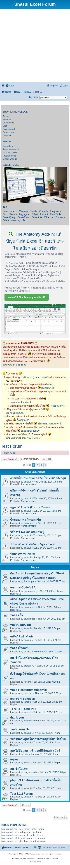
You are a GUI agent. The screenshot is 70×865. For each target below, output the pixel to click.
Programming (9, 156)
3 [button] (41, 465)
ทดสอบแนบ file (19, 729)
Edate (6, 220)
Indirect (44, 214)
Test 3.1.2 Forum (21, 793)
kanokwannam (31, 720)
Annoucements (28, 484)
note (26, 754)
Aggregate (24, 214)
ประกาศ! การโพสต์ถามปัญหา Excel (32, 544)
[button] (45, 465)
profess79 (29, 665)
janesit (27, 701)
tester (14, 759)
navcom (28, 693)
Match (14, 211)
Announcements (11, 149)
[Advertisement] (35, 45)
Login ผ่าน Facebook (20, 402)
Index (5, 211)
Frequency (55, 211)
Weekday (16, 220)
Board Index (9, 146)
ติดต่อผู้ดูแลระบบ (15, 413)
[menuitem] (10, 85)
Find (5, 214)
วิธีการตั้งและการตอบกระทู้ (27, 531)
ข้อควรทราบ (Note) (22, 553)
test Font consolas (23, 698)
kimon (27, 762)
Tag (5, 207)
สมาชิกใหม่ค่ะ (19, 768)
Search (13, 214)
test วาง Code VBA (23, 587)
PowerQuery (9, 217)
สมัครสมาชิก (48, 388)
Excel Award (9, 129)
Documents (8, 122)
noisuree (28, 591)
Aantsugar (29, 581)
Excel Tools (11, 165)
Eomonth (60, 217)
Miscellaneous (10, 159)
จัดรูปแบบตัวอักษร (30, 430)
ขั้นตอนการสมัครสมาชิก (25, 519)
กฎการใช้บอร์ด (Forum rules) (32, 377)
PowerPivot (23, 217)
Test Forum (11, 446)
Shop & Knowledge (15, 112)
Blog (5, 126)
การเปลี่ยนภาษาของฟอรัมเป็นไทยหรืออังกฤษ (38, 478)
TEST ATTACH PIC (23, 709)
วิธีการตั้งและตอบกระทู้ (49, 423)
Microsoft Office (10, 152)
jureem (27, 681)
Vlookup (23, 211)
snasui (27, 481)
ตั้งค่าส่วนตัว (23, 420)
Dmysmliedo (30, 772)
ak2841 (27, 651)
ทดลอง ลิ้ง (16, 615)
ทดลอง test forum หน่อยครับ (28, 689)
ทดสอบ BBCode (21, 624)
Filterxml (48, 217)
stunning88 (29, 618)
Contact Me (8, 132)
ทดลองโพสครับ (19, 648)
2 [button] (37, 465)
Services (7, 119)
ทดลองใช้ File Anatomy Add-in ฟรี (26, 297)
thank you (17, 717)
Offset (35, 214)
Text (25, 220)
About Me (7, 135)
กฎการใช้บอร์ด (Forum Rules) (30, 507)
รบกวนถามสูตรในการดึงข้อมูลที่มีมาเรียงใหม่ (38, 738)
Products (7, 116)
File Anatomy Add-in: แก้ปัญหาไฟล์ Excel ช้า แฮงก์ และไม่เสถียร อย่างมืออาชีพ (35, 241)
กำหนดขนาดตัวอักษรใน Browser (23, 438)
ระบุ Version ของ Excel (15, 364)
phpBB (25, 858)
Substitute (37, 217)
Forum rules (9, 452)
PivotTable (55, 214)
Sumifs (33, 211)
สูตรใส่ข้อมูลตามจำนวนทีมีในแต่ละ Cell (35, 750)
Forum (7, 141)
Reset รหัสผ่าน (57, 405)
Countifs (43, 211)
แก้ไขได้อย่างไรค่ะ (22, 636)
